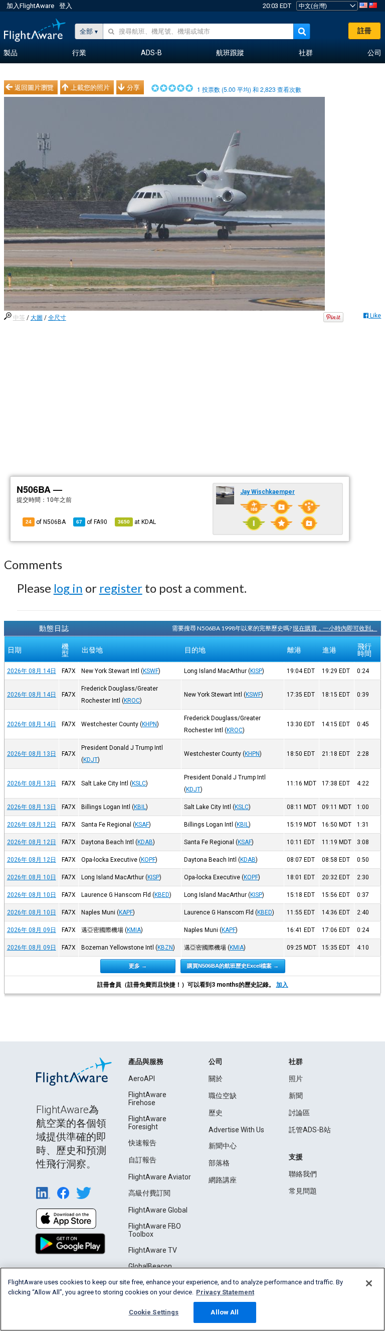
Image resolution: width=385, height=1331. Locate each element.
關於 (216, 1079)
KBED (161, 894)
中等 (19, 317)
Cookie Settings (154, 1312)
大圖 (37, 317)
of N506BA (46, 521)
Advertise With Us (236, 1130)
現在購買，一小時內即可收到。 (335, 628)
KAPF (126, 912)
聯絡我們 (303, 1174)
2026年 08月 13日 (31, 753)
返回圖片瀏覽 (34, 87)
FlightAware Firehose (147, 1099)
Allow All (225, 1312)
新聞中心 (223, 1146)
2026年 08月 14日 (31, 671)
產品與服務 (145, 1061)
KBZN (165, 947)
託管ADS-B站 (310, 1130)
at (137, 521)
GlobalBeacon (150, 1266)
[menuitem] (11, 53)
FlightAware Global (157, 1210)
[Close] (369, 1283)
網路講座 (223, 1180)
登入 (65, 6)
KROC (132, 700)
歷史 (216, 1113)
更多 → (138, 966)
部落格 (219, 1163)
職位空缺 (223, 1096)
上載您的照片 (90, 87)
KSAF (142, 824)
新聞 (296, 1096)
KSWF (150, 671)
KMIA (134, 930)
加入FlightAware (30, 6)
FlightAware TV (152, 1250)
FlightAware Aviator (159, 1177)
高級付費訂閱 (149, 1193)
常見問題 (303, 1191)
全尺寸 (57, 317)
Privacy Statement (225, 1292)
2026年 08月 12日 (31, 824)
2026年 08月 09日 (31, 930)
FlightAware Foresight (147, 1123)
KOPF (148, 859)
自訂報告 (142, 1160)
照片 (296, 1079)
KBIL (140, 807)
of (91, 521)
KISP (256, 671)
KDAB (145, 842)
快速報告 (142, 1143)
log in (68, 588)
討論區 (299, 1113)
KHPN (149, 724)
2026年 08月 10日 (31, 877)
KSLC (139, 783)
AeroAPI (141, 1079)
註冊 (364, 31)
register (120, 588)
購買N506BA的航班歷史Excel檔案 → (233, 966)
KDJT (90, 759)
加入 (282, 984)
